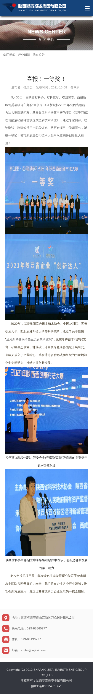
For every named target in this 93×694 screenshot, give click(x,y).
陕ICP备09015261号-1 (46, 686)
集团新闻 (9, 55)
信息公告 (39, 55)
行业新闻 (24, 55)
